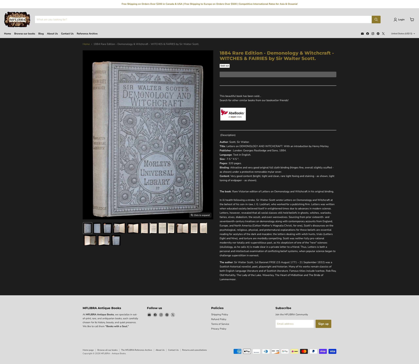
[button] (400, 20)
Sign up (323, 324)
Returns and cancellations (194, 350)
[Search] (376, 19)
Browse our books (24, 33)
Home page (88, 350)
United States (401, 33)
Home (7, 33)
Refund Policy (218, 319)
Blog (41, 33)
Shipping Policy (219, 314)
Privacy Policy (218, 328)
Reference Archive (87, 33)
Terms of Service (220, 324)
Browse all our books (107, 350)
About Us (52, 33)
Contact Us (67, 33)
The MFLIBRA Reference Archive (136, 350)
